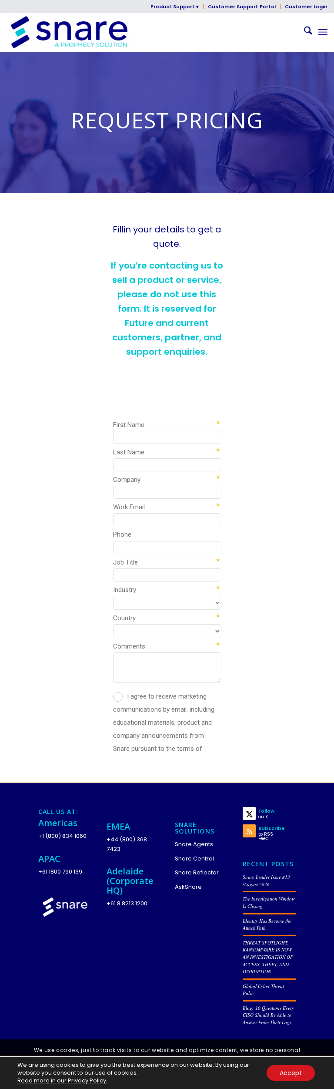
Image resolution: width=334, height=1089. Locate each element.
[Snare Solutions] (69, 32)
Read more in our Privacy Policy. (62, 1080)
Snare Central (194, 858)
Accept (291, 1073)
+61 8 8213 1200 (127, 903)
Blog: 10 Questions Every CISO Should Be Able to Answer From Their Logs (268, 1015)
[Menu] (322, 32)
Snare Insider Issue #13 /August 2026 (266, 880)
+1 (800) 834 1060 (62, 836)
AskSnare (188, 887)
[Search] (303, 32)
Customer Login (306, 6)
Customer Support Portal (242, 6)
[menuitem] (175, 6)
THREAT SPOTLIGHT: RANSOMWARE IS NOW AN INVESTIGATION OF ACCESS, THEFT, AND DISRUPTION (268, 957)
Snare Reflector (197, 872)
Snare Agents (194, 844)
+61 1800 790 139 (60, 871)
